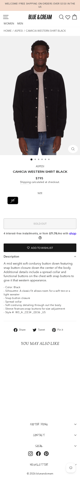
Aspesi (19, 30)
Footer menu (39, 424)
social (39, 445)
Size (40, 193)
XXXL (39, 210)
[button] (40, 256)
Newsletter (39, 464)
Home (8, 30)
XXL (66, 200)
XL (54, 200)
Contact (39, 434)
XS (13, 200)
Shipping (25, 182)
